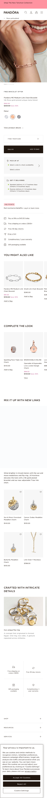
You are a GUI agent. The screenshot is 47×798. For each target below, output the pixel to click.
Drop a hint (12, 234)
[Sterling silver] (6, 116)
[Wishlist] (20, 492)
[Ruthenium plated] (18, 116)
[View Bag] (36, 12)
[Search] (25, 12)
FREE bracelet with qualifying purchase (20, 3)
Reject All (21, 784)
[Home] (11, 12)
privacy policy (30, 771)
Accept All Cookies (21, 778)
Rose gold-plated (13, 18)
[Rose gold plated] (12, 116)
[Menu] (41, 12)
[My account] (31, 12)
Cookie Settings (21, 791)
